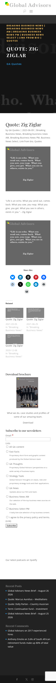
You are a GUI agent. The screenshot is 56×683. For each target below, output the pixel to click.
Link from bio (29, 37)
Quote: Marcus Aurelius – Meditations (27, 599)
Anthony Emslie (16, 639)
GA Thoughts (28, 467)
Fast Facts (27, 455)
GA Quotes (14, 64)
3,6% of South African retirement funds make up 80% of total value (29, 643)
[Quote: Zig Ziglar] (14, 313)
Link (8, 521)
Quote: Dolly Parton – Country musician (28, 604)
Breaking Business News (25, 25)
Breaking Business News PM (25, 137)
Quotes (12, 40)
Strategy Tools (29, 480)
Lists (8, 443)
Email (9, 435)
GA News (23, 490)
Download (28, 422)
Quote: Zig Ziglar (14, 319)
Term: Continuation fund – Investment (28, 608)
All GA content (16, 446)
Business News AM (29, 500)
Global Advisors (16, 630)
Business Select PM (29, 510)
